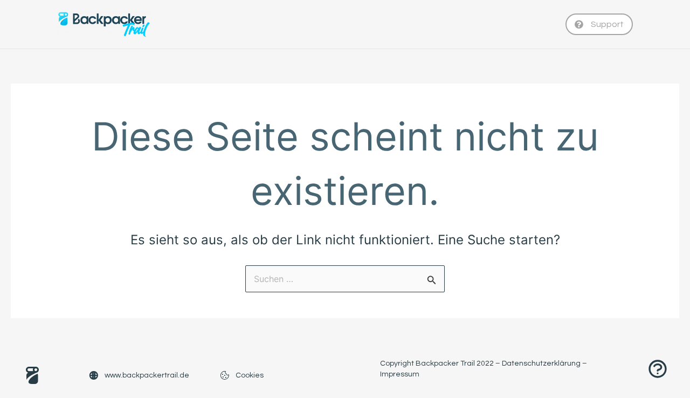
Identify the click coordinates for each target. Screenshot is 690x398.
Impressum (399, 374)
